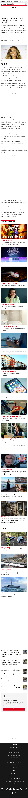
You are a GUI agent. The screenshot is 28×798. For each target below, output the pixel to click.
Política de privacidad (14, 776)
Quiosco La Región (14, 752)
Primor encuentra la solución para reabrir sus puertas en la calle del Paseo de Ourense (11, 688)
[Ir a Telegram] (12, 793)
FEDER (14, 783)
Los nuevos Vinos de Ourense (11, 1)
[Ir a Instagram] (10, 789)
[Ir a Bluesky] (21, 789)
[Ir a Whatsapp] (25, 789)
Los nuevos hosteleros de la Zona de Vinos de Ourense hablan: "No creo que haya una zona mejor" (11, 672)
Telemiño (14, 764)
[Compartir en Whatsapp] (2, 64)
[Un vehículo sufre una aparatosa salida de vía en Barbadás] (14, 539)
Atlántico (14, 767)
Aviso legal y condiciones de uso (14, 781)
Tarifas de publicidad (14, 755)
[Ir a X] (6, 789)
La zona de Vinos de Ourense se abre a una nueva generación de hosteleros (11, 680)
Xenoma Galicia (24, 1)
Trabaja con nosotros (14, 750)
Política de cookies (14, 778)
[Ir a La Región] (8, 4)
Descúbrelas (14, 709)
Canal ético (14, 773)
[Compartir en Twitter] (7, 64)
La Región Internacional (14, 762)
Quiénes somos (14, 747)
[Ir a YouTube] (17, 789)
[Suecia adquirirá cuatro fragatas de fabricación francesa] (14, 584)
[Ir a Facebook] (2, 789)
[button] (26, 4)
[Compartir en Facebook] (4, 64)
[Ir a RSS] (16, 793)
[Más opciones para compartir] (9, 64)
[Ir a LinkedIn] (14, 789)
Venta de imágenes (14, 757)
